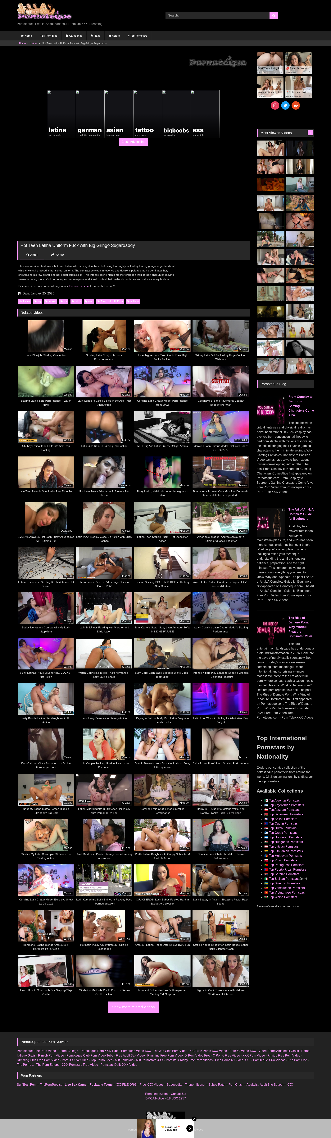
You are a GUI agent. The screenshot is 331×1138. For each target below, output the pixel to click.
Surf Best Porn (27, 1084)
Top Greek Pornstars (283, 832)
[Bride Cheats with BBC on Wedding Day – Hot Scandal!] (270, 293)
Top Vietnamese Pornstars (287, 892)
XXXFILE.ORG (126, 1084)
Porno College (68, 1050)
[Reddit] (296, 105)
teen (90, 301)
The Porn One (297, 1060)
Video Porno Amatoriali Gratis (279, 1050)
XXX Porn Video (254, 1055)
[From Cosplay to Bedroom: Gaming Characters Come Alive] (271, 423)
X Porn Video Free (198, 1055)
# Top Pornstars (137, 35)
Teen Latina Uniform (112, 301)
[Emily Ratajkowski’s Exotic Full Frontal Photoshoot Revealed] (300, 348)
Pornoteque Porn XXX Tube (100, 1050)
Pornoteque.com (79, 286)
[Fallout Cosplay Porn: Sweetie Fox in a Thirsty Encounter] (300, 203)
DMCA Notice (154, 1098)
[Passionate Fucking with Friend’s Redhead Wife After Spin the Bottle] (300, 330)
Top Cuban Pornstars (283, 823)
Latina (33, 43)
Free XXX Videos (151, 1084)
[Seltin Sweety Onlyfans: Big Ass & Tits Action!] (270, 148)
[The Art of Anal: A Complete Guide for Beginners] (271, 536)
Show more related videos (133, 1007)
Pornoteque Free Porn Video (36, 1050)
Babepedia (174, 1084)
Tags (97, 35)
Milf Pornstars (124, 1060)
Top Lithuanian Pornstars (286, 851)
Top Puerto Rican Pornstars (287, 869)
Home (28, 35)
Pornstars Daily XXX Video (119, 1064)
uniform (134, 301)
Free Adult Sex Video (130, 1055)
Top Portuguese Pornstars (286, 865)
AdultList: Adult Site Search (265, 1084)
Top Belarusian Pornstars (286, 814)
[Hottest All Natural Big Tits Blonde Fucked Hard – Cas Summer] (270, 275)
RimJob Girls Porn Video (170, 1050)
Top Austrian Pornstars (284, 809)
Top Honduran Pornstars (285, 837)
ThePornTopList (50, 1084)
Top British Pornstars (283, 819)
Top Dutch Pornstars (283, 828)
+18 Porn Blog (48, 35)
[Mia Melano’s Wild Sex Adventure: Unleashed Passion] (300, 293)
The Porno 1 (25, 1064)
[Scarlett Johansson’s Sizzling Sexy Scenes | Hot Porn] (300, 148)
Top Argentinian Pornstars (286, 805)
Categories (75, 35)
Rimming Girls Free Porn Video (38, 1060)
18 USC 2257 (176, 1098)
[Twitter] (285, 105)
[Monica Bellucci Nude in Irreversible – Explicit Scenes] (270, 184)
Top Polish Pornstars (283, 860)
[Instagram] (275, 105)
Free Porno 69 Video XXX (233, 1060)
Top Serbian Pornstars (284, 874)
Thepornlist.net (195, 1084)
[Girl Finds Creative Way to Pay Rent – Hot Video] (300, 184)
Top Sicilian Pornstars (284, 878)
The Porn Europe (48, 1064)
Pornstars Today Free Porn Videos (189, 1060)
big (39, 301)
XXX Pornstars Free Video (80, 1064)
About (34, 255)
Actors (116, 35)
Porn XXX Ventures (75, 1060)
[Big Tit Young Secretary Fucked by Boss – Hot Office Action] (300, 166)
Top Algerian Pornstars (284, 800)
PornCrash (236, 1084)
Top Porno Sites (101, 1060)
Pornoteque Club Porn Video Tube (89, 1055)
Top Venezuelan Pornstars (287, 888)
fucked (52, 301)
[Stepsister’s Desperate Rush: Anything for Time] (270, 257)
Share (59, 255)
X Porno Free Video (226, 1055)
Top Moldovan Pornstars (285, 855)
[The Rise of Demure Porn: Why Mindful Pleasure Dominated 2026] (271, 644)
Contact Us (178, 1093)
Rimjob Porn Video (51, 1055)
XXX (290, 1084)
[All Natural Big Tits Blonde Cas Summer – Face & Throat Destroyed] (270, 366)
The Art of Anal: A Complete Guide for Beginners (301, 514)
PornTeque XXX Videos (269, 1060)
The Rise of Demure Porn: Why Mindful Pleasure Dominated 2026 (300, 627)
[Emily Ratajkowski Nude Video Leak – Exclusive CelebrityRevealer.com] (270, 221)
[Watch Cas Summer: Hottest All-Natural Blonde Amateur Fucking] (300, 366)
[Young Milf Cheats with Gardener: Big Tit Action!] (270, 239)
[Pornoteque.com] (44, 12)
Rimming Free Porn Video (165, 1055)
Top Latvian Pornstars (283, 846)
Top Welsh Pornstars (283, 897)
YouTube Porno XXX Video (208, 1050)
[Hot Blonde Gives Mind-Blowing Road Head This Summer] (300, 257)
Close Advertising (133, 141)
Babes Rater (216, 1084)
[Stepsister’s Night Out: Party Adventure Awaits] (300, 221)
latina (78, 301)
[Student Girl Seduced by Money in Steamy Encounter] (300, 275)
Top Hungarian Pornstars (286, 842)
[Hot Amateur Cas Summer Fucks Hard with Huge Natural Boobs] (270, 203)
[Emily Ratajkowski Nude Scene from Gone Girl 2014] (270, 312)
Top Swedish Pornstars (284, 883)
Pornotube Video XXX (136, 1050)
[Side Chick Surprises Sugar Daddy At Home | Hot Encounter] (300, 239)
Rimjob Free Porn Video (283, 1055)
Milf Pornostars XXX (149, 1060)
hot (65, 301)
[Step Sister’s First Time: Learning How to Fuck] (270, 166)
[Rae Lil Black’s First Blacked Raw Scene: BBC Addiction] (270, 330)
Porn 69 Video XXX (242, 1050)
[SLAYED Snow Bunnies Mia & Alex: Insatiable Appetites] (270, 348)
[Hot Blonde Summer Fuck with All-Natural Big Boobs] (300, 312)
